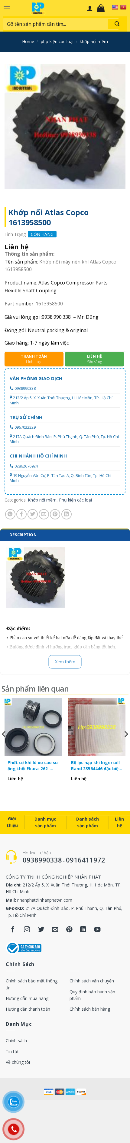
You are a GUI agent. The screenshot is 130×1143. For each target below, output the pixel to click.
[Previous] (4, 746)
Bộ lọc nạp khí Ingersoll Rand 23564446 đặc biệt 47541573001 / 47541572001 (96, 766)
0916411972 (85, 859)
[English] (115, 7)
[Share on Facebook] (21, 514)
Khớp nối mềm (94, 41)
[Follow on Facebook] (12, 929)
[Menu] (6, 8)
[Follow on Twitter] (40, 929)
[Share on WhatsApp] (10, 514)
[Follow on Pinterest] (69, 929)
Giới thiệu (12, 822)
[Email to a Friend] (44, 514)
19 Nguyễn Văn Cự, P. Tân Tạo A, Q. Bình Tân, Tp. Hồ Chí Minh (60, 478)
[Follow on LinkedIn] (83, 929)
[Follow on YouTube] (97, 929)
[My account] (90, 8)
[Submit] (117, 24)
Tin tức (12, 1051)
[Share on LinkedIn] (66, 514)
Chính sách (16, 1040)
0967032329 (25, 427)
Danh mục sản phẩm (45, 822)
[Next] (126, 746)
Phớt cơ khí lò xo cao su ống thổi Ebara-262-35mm (33, 766)
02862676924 (26, 466)
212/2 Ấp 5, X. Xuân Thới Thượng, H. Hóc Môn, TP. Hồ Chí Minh (61, 400)
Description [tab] (23, 534)
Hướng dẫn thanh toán (28, 1009)
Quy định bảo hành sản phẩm (92, 995)
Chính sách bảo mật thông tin (31, 984)
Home (28, 41)
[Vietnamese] (123, 7)
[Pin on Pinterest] (55, 514)
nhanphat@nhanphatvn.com (44, 900)
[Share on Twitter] (33, 514)
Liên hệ (119, 822)
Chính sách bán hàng (90, 1009)
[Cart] (102, 8)
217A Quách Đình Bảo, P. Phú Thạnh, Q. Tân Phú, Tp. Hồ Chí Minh (64, 439)
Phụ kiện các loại (57, 41)
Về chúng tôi (18, 1062)
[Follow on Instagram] (27, 929)
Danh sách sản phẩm (87, 822)
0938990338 (25, 388)
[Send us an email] (55, 929)
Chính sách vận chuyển (92, 981)
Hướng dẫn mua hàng (27, 998)
